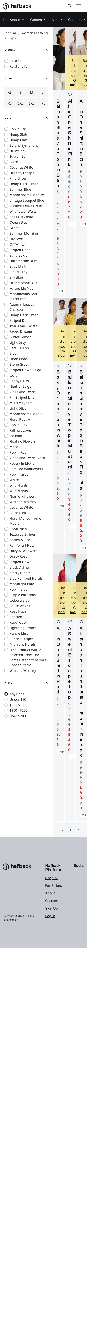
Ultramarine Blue (23, 261)
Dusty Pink (18, 151)
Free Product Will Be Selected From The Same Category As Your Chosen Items (28, 657)
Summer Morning (24, 233)
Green (14, 228)
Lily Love (16, 239)
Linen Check (19, 359)
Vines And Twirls (23, 392)
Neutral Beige (20, 386)
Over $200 (18, 716)
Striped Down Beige (25, 370)
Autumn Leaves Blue (26, 206)
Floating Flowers (23, 441)
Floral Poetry (20, 419)
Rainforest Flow (22, 545)
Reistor (15, 61)
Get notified (76, 82)
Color (8, 117)
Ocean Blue (19, 222)
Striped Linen (20, 250)
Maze (14, 447)
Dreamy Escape (22, 173)
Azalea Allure (20, 540)
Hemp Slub (18, 134)
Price (8, 682)
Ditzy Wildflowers (23, 551)
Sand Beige (18, 255)
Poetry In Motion (23, 463)
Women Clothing (34, 33)
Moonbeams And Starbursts (23, 296)
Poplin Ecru (19, 129)
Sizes (8, 78)
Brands (10, 49)
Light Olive (18, 408)
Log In (50, 916)
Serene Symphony (24, 145)
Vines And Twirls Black (27, 458)
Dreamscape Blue (24, 282)
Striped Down (20, 562)
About (50, 893)
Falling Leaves (20, 430)
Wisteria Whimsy (23, 501)
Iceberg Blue (20, 600)
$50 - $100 (18, 705)
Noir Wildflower (22, 496)
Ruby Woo (18, 622)
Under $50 (18, 699)
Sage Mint (18, 266)
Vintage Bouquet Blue (27, 200)
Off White (17, 244)
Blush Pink (18, 512)
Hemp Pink (18, 140)
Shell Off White (21, 217)
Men (56, 20)
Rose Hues (18, 611)
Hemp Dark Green (24, 184)
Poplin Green (20, 474)
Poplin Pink (18, 425)
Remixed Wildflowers (26, 469)
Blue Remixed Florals (26, 578)
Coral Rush (18, 529)
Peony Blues (19, 381)
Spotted (16, 616)
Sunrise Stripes (22, 638)
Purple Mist (19, 633)
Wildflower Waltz (23, 211)
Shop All (10, 33)
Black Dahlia (19, 567)
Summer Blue (20, 189)
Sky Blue (16, 277)
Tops (12, 38)
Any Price (17, 694)
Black (14, 162)
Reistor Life (18, 66)
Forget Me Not (21, 288)
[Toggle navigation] (78, 6)
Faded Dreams (21, 331)
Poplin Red (18, 452)
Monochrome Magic (26, 414)
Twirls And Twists (23, 326)
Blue (13, 353)
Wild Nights (19, 485)
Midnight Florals (22, 644)
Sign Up (51, 908)
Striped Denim (21, 320)
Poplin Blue (18, 589)
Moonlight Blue (22, 584)
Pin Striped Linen (23, 397)
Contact (51, 901)
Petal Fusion (19, 348)
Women (36, 20)
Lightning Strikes (23, 627)
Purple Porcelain (23, 594)
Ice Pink (16, 436)
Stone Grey (18, 364)
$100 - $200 (18, 710)
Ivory (14, 375)
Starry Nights (20, 573)
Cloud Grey (18, 272)
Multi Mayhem (21, 403)
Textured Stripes (23, 534)
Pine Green (18, 178)
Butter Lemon (20, 337)
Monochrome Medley (27, 195)
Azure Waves (20, 605)
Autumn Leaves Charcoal (22, 307)
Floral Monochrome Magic (25, 521)
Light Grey (18, 342)
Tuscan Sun (19, 156)
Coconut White (21, 167)
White (14, 480)
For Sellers (53, 885)
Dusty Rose (18, 556)
